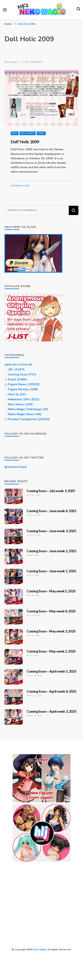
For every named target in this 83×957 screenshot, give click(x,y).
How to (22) (17, 394)
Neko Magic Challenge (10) (28, 409)
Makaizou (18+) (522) (23, 399)
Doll (14, 133)
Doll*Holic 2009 (25, 141)
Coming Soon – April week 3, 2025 (51, 711)
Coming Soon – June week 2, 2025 (51, 551)
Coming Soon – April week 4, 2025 (51, 691)
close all (25, 364)
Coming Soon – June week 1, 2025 (51, 571)
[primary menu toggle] (5, 9)
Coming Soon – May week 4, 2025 (51, 611)
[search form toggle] (78, 10)
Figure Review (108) (23, 389)
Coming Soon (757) (22, 374)
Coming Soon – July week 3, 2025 (51, 491)
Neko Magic (39, 949)
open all (10, 364)
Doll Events (27, 133)
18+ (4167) (16, 369)
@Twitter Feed (15, 467)
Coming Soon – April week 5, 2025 (51, 671)
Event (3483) (17, 379)
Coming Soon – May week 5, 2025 (51, 591)
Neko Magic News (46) (25, 414)
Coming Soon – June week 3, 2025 (51, 531)
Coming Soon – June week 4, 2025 (51, 511)
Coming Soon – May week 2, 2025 (51, 651)
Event (41, 133)
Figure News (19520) (24, 384)
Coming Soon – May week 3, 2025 (51, 631)
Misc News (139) (20, 404)
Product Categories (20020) (29, 419)
